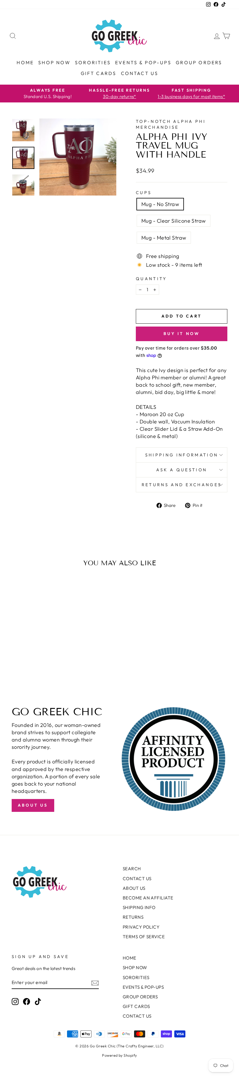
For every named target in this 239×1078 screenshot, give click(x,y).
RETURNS (133, 917)
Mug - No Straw (160, 204)
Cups (144, 192)
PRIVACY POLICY (141, 927)
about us (33, 805)
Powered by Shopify (119, 1055)
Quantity (151, 278)
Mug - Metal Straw (163, 237)
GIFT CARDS (99, 73)
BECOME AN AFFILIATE (148, 898)
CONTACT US (140, 73)
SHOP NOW (54, 62)
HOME (25, 62)
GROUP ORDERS (199, 62)
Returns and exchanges (182, 484)
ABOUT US (134, 888)
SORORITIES (93, 62)
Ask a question (181, 469)
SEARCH (132, 868)
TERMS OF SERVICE (144, 936)
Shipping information (181, 455)
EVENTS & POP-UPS (143, 62)
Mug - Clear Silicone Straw (173, 220)
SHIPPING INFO (139, 907)
